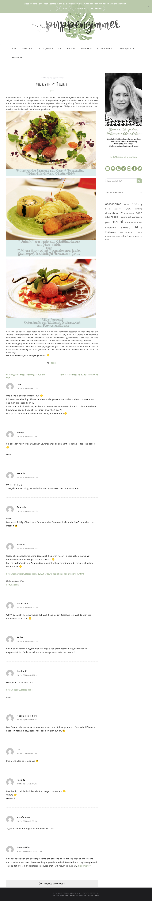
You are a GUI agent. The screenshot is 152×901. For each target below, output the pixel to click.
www (107, 239)
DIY (59, 49)
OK (53, 8)
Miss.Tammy (23, 817)
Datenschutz (127, 49)
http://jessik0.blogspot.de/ (20, 689)
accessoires (113, 204)
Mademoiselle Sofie (27, 715)
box (128, 208)
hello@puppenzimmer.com (123, 157)
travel (140, 233)
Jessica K (22, 671)
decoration (111, 213)
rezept (117, 221)
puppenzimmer (57, 78)
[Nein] (148, 6)
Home (13, 49)
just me (123, 217)
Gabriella (21, 507)
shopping (110, 227)
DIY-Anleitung (130, 213)
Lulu (19, 749)
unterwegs (110, 236)
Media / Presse (105, 49)
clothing (138, 209)
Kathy (20, 637)
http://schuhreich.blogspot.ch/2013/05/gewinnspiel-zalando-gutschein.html (45, 573)
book (107, 209)
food (52, 90)
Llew (19, 384)
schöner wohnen (133, 222)
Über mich (86, 49)
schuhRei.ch (12, 584)
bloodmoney (84, 865)
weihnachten (135, 236)
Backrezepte (28, 49)
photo (107, 222)
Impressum (17, 58)
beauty (137, 204)
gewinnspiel (112, 216)
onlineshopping (135, 217)
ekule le (21, 473)
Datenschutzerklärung (88, 8)
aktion (126, 204)
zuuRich (21, 544)
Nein (64, 8)
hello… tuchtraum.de (79, 375)
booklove (118, 209)
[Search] (139, 180)
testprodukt (126, 232)
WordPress (93, 895)
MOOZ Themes (68, 895)
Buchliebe (71, 49)
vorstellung (122, 236)
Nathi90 (21, 780)
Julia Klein (22, 603)
